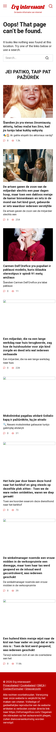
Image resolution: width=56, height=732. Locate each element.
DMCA (41, 685)
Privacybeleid (11, 685)
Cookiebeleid (27, 685)
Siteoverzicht (33, 688)
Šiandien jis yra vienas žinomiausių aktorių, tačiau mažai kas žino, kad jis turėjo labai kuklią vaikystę (27, 126)
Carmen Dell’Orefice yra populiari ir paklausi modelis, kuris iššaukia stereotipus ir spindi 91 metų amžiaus (27, 271)
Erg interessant (28, 6)
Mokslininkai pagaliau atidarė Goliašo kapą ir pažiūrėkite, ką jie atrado (28, 417)
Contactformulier (13, 688)
